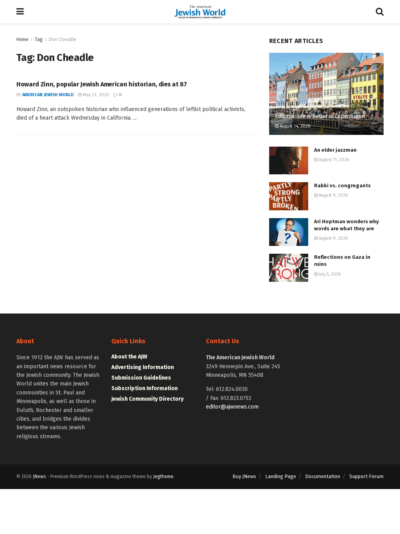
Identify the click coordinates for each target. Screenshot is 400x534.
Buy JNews (244, 476)
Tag (39, 39)
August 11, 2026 (333, 159)
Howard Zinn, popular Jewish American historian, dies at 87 (101, 84)
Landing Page (280, 476)
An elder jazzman (335, 150)
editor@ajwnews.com (232, 406)
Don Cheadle (62, 39)
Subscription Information (144, 388)
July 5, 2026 (329, 274)
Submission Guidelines (141, 378)
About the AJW (129, 356)
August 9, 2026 (333, 195)
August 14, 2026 (294, 126)
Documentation (322, 476)
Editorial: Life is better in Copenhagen (320, 116)
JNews (39, 476)
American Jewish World (48, 94)
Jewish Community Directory (147, 399)
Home (22, 39)
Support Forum (366, 476)
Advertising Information (142, 367)
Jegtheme (163, 476)
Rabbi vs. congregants (342, 185)
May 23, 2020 (95, 94)
